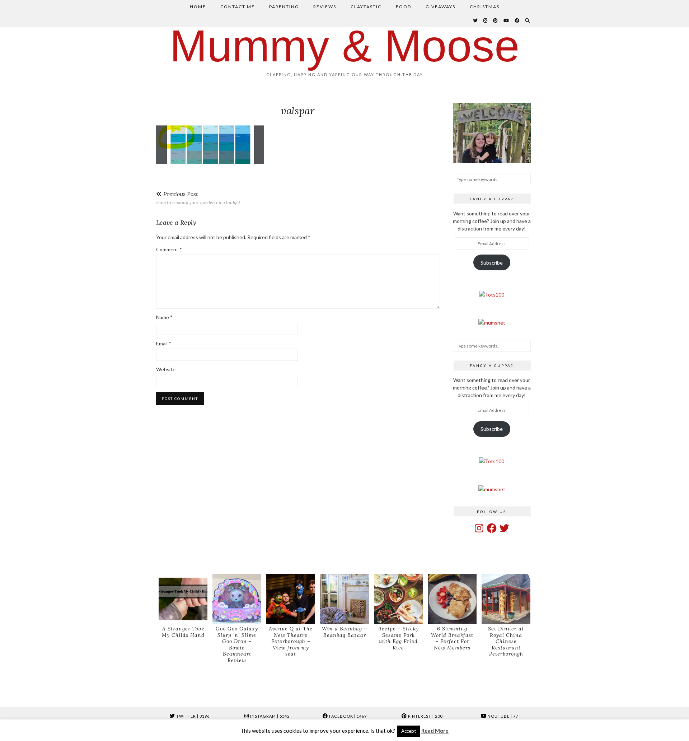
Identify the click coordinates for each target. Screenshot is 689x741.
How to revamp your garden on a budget (198, 198)
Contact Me (237, 6)
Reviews (324, 6)
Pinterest (424, 716)
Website (165, 369)
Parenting (284, 6)
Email (163, 343)
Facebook (347, 716)
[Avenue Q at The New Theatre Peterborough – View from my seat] (290, 599)
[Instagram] (485, 20)
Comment (169, 249)
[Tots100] (491, 295)
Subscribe (492, 263)
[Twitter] (475, 20)
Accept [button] (408, 731)
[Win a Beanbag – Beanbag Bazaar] (344, 599)
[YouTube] (506, 20)
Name (164, 317)
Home (198, 6)
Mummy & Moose (345, 46)
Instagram (269, 716)
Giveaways (440, 6)
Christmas (485, 6)
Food (403, 6)
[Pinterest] (495, 20)
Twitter (192, 716)
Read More (435, 730)
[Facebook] (517, 20)
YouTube (502, 716)
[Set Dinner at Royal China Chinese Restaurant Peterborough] (506, 599)
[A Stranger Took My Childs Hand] (183, 599)
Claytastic (366, 6)
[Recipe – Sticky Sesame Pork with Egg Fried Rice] (398, 599)
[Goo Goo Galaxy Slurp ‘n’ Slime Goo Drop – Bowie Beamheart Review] (236, 599)
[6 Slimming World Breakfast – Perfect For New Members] (452, 599)
